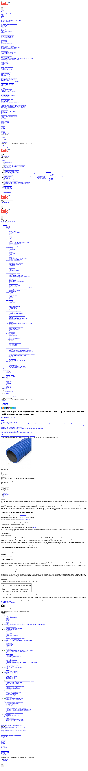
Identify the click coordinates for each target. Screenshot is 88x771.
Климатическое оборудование (16, 263)
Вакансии (3, 742)
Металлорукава (28, 432)
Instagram (5, 145)
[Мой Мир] (5, 408)
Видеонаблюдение (13, 341)
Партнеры (3, 744)
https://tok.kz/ (23, 515)
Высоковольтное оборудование (16, 313)
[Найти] (2, 9)
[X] (7, 408)
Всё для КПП (12, 302)
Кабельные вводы (5, 428)
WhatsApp (5, 147)
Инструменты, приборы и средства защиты (19, 242)
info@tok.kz (4, 142)
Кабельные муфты (24, 428)
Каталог (8, 227)
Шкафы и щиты (12, 231)
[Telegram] (15, 408)
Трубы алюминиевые (15, 436)
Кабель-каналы (20, 432)
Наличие (5, 493)
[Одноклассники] (3, 408)
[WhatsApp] (11, 408)
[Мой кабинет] (1, 205)
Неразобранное (12, 364)
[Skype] (13, 408)
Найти (2, 765)
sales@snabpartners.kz (25, 519)
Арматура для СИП (33, 428)
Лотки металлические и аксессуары (9, 432)
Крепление (40, 428)
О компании (3, 740)
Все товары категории (6, 601)
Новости (3, 722)
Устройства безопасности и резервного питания (20, 350)
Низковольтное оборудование (16, 275)
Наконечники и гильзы (14, 428)
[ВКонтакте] (1, 408)
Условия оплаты (4, 749)
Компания (8, 380)
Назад (8, 226)
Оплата (5, 495)
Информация (4, 747)
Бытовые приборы (13, 335)
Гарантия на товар (5, 752)
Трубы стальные (24, 436)
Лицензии (3, 743)
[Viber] (9, 408)
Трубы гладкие (31, 436)
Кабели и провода (13, 295)
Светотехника (12, 249)
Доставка (5, 496)
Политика (3, 753)
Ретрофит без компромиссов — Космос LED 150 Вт (13, 727)
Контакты (3, 746)
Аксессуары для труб (5, 436)
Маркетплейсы (12, 359)
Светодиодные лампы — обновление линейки (11, 725)
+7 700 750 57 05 (5, 133)
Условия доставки (5, 751)
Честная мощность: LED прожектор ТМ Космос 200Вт (13, 730)
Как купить (8, 372)
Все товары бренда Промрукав (8, 602)
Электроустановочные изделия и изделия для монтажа (21, 325)
